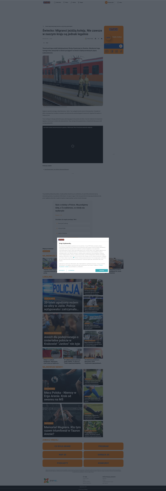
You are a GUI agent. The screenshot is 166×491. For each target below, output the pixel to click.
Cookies (67, 266)
